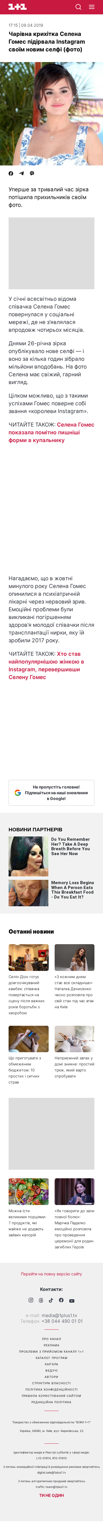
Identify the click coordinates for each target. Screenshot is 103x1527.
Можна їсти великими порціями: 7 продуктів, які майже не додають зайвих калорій (27, 1222)
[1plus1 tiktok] (51, 1301)
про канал (51, 1339)
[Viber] (32, 174)
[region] (51, 253)
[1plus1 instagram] (31, 1301)
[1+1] (18, 7)
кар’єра (51, 1364)
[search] (78, 6)
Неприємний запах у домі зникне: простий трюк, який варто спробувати (74, 1067)
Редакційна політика (51, 1402)
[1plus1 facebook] (61, 1301)
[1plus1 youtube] (71, 1301)
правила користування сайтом (51, 1395)
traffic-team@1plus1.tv (52, 1487)
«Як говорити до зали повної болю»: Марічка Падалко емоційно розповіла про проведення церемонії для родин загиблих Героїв (74, 1228)
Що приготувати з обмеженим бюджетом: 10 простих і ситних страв (25, 1070)
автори (51, 1376)
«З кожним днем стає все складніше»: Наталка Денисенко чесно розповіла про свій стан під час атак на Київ (74, 991)
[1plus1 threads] (41, 1301)
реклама (52, 1345)
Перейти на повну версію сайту (51, 1273)
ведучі (51, 1370)
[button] (91, 7)
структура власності (51, 1383)
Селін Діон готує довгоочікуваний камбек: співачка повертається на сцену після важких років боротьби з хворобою (27, 994)
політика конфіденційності (51, 1389)
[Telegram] (21, 174)
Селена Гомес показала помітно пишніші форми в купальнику (51, 432)
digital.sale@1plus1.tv (51, 1472)
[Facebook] (11, 174)
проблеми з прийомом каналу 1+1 (51, 1351)
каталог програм (52, 1358)
